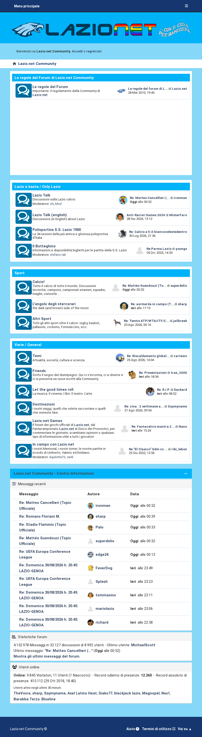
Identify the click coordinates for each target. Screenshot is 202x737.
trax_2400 (179, 373)
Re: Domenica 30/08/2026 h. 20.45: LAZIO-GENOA (48, 568)
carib (70, 457)
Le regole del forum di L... (148, 88)
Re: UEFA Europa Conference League (44, 554)
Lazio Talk (41, 195)
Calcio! (39, 282)
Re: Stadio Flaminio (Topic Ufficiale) (42, 527)
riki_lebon (179, 449)
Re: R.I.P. (163, 389)
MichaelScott (143, 645)
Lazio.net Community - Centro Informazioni (54, 473)
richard (102, 622)
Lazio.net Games (47, 421)
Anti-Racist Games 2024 (146, 215)
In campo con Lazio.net (53, 444)
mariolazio (105, 608)
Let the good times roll (53, 389)
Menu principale (26, 6)
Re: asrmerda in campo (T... (152, 304)
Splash (102, 581)
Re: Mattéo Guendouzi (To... (144, 285)
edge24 (102, 554)
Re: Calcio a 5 (139, 232)
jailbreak (180, 321)
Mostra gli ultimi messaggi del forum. (47, 656)
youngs (181, 249)
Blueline (48, 699)
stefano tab (58, 254)
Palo (99, 527)
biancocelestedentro (170, 232)
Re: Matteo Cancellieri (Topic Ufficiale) (45, 505)
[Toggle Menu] (186, 6)
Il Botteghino (44, 246)
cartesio (180, 356)
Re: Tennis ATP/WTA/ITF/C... (146, 321)
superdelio (178, 285)
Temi (37, 356)
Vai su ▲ (185, 729)
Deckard (180, 389)
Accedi (77, 51)
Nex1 (165, 693)
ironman (180, 198)
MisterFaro (178, 215)
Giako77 (105, 693)
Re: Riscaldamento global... (148, 356)
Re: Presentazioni (153, 373)
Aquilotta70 (57, 457)
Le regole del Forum (50, 87)
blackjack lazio (127, 693)
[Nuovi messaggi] (23, 90)
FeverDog (104, 568)
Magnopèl (151, 693)
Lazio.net (40, 95)
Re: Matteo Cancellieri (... (149, 198)
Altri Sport (42, 318)
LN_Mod (56, 204)
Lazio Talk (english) (50, 215)
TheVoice (22, 693)
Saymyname (177, 406)
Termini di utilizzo (157, 729)
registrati (93, 51)
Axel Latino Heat (82, 693)
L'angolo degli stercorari (54, 304)
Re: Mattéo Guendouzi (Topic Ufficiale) (45, 541)
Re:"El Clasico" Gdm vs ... (148, 449)
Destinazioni (44, 404)
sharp (182, 304)
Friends (39, 371)
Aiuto (131, 729)
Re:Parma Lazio (159, 249)
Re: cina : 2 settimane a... (144, 406)
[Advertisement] (101, 136)
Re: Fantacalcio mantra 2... (153, 426)
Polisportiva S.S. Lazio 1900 (57, 229)
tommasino (106, 595)
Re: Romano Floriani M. (39, 516)
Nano (183, 426)
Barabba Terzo (27, 699)
